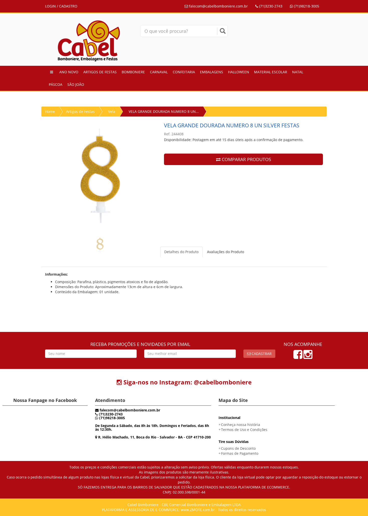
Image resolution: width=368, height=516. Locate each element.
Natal (297, 72)
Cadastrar (261, 353)
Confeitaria (184, 72)
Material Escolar (270, 72)
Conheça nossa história (240, 424)
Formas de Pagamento (239, 453)
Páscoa (55, 84)
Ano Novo (68, 72)
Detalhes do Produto (181, 251)
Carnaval (159, 72)
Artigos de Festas (100, 72)
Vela (111, 111)
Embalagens (211, 72)
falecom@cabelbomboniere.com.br (218, 6)
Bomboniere (133, 72)
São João (75, 84)
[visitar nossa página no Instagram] (307, 356)
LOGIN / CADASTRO (61, 6)
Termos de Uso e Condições (244, 429)
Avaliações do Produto (225, 251)
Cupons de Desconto (238, 448)
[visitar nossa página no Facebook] (297, 356)
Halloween (238, 72)
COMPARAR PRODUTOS (246, 159)
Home (50, 111)
